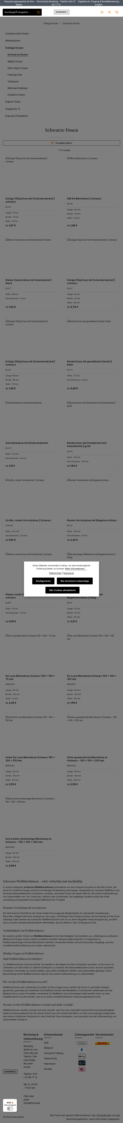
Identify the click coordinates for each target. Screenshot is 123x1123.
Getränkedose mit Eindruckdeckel (27, 442)
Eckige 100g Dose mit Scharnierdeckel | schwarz (30, 200)
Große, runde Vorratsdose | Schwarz (28, 520)
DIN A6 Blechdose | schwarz (84, 198)
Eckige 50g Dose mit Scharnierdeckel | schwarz (91, 281)
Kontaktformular (32, 1103)
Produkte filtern (63, 143)
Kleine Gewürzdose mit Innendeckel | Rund (29, 281)
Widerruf (48, 1048)
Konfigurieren (43, 581)
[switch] (10, 1108)
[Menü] (102, 12)
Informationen (53, 1034)
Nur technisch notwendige (75, 581)
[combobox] (19, 12)
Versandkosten (103, 1115)
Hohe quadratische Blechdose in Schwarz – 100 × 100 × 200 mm (87, 759)
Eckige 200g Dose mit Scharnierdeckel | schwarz (30, 363)
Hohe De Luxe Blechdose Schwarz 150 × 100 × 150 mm (30, 759)
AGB (46, 1042)
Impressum (50, 1063)
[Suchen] (38, 12)
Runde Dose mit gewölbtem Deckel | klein (89, 363)
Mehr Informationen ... (75, 568)
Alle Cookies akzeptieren (62, 590)
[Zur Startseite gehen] (61, 12)
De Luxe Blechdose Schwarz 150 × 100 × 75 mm (30, 677)
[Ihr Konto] (109, 12)
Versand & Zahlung (53, 1053)
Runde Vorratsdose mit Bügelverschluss (92, 520)
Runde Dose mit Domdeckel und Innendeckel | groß (86, 444)
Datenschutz (50, 1058)
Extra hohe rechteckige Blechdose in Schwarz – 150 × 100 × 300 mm (28, 840)
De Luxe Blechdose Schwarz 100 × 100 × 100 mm (92, 677)
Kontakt (48, 1069)
